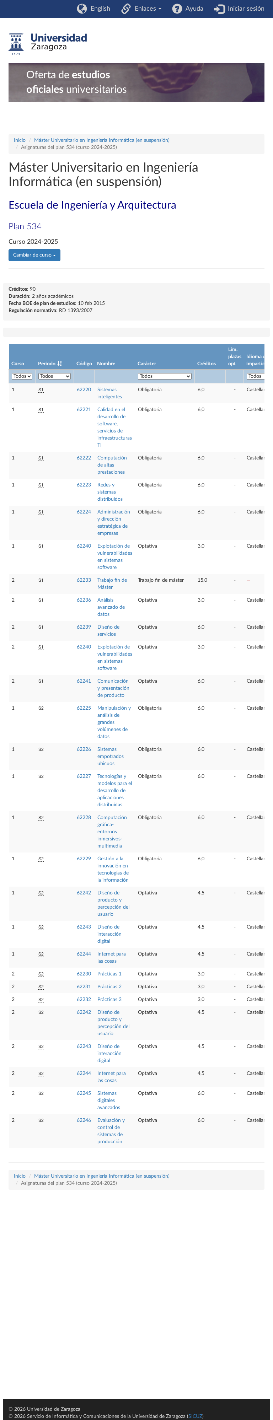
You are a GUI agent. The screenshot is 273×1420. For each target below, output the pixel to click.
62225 (84, 708)
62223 (84, 485)
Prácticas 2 (109, 986)
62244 (84, 954)
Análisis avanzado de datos (111, 607)
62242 (84, 893)
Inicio (20, 140)
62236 (84, 600)
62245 (84, 1093)
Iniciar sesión (244, 9)
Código (84, 363)
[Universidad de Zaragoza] (48, 44)
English (98, 9)
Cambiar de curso (33, 255)
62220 (84, 389)
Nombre (106, 363)
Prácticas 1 (109, 974)
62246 (84, 1120)
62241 (84, 681)
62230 (84, 974)
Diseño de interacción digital (109, 934)
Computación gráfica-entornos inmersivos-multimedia (112, 832)
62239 (84, 627)
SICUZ (195, 1416)
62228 (84, 817)
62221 (84, 409)
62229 (84, 858)
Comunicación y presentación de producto (113, 688)
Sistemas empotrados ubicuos (110, 756)
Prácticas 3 (109, 999)
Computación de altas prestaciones (112, 465)
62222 (84, 458)
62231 (84, 986)
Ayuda (192, 9)
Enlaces (144, 9)
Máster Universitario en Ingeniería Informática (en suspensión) (102, 140)
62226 (84, 749)
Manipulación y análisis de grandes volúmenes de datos (114, 722)
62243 (84, 927)
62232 (84, 999)
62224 (84, 512)
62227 (84, 776)
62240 (84, 546)
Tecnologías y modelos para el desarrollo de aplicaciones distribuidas (114, 790)
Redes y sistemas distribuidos (110, 492)
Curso (17, 363)
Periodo (46, 363)
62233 (84, 580)
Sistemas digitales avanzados (108, 1100)
